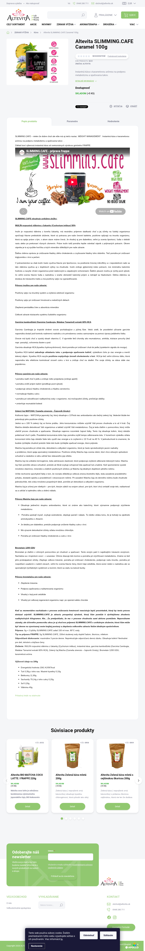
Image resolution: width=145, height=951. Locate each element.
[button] (62, 818)
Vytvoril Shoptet (124, 944)
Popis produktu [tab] (29, 121)
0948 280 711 (119, 909)
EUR (130, 3)
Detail (27, 806)
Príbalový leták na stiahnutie (27, 695)
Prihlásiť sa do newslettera (62, 876)
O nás (9, 903)
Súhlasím (108, 935)
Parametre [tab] (72, 121)
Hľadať (83, 15)
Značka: (82, 64)
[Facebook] (109, 917)
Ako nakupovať (32, 3)
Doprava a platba (14, 3)
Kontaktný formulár (121, 927)
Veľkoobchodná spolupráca (19, 908)
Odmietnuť (88, 935)
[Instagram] (115, 917)
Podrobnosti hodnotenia (117, 56)
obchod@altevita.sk (121, 904)
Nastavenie (36, 946)
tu (62, 939)
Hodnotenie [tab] (113, 121)
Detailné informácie (84, 81)
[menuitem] (17, 24)
